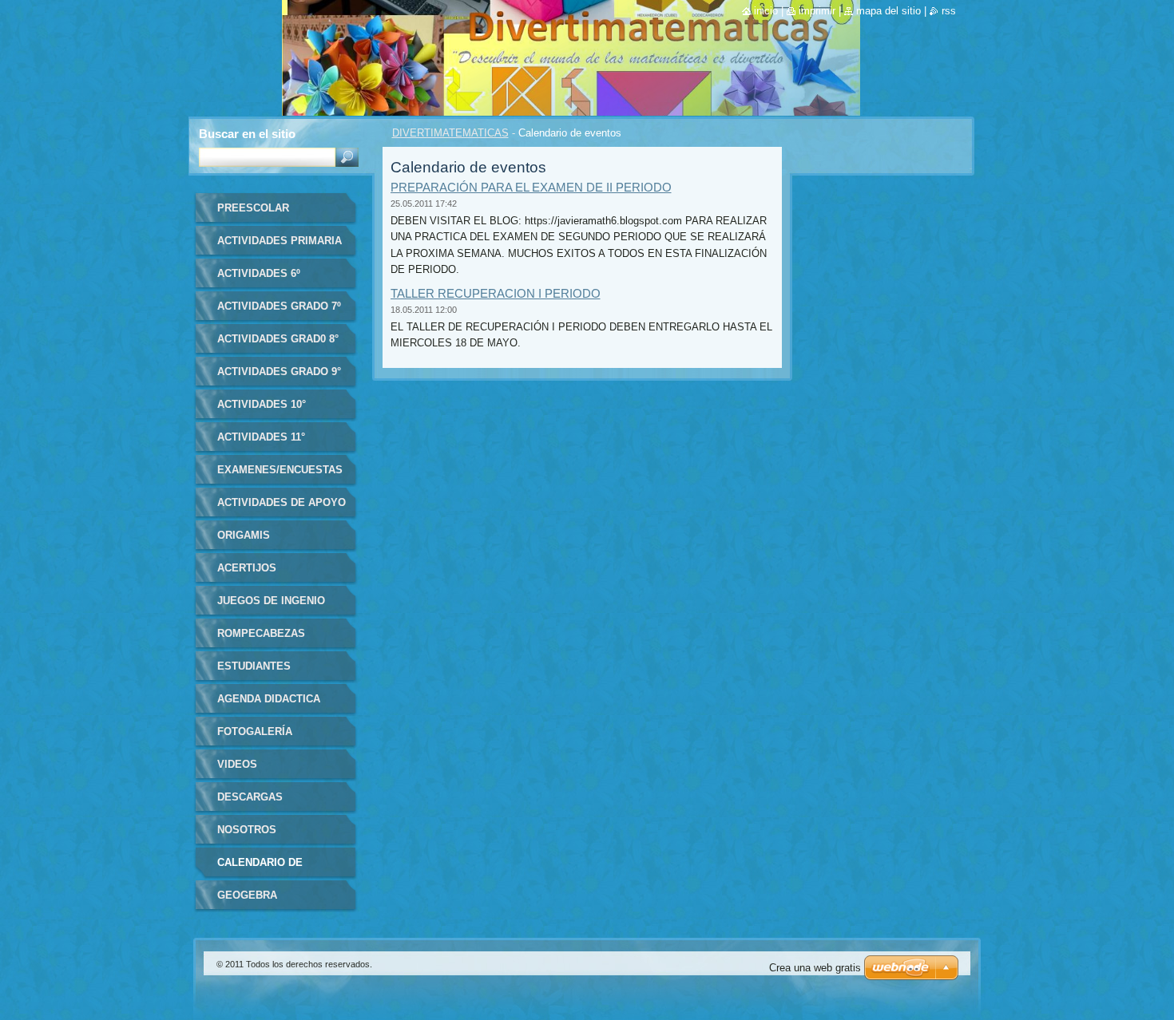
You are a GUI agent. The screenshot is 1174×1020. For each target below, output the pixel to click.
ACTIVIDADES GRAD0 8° (278, 339)
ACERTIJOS (246, 568)
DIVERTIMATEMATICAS (450, 133)
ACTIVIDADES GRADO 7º (279, 306)
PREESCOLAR (253, 208)
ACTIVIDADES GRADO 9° (279, 372)
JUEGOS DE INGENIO (271, 601)
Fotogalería (254, 731)
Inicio (766, 11)
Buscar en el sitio (247, 133)
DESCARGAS (250, 797)
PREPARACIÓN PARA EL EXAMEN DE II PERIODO (531, 187)
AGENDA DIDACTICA (268, 699)
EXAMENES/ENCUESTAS (280, 470)
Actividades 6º (258, 273)
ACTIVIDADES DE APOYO (281, 502)
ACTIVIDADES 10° (261, 404)
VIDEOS (237, 764)
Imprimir (817, 11)
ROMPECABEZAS (261, 633)
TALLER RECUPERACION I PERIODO (496, 293)
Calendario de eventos (260, 868)
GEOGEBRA (247, 895)
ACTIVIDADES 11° (261, 437)
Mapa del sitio (888, 11)
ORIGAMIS (243, 535)
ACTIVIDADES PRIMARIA (279, 241)
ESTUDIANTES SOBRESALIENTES (265, 671)
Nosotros (246, 830)
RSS (949, 11)
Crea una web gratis (815, 968)
